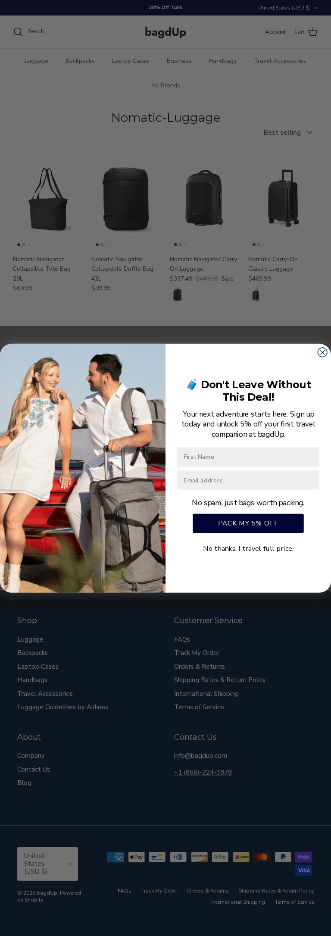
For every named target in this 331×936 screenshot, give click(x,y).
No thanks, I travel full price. (248, 548)
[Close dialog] (322, 352)
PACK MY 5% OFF (248, 523)
